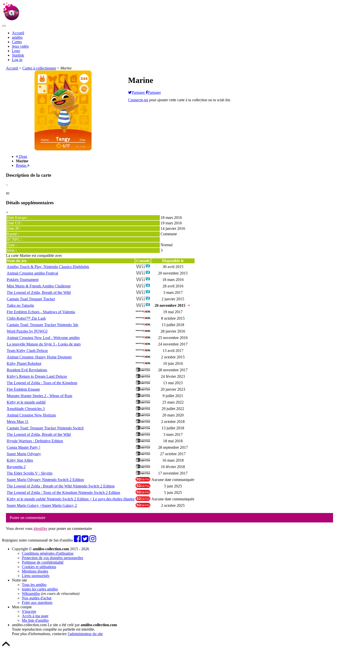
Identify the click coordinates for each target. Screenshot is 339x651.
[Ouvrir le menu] (4, 26)
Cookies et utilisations (39, 567)
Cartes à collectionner (39, 68)
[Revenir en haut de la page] (6, 647)
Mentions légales (35, 571)
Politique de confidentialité (43, 562)
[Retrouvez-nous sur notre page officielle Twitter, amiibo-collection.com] (85, 540)
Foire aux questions (37, 602)
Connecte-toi (138, 100)
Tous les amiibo (34, 584)
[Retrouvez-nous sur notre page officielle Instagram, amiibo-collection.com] (92, 540)
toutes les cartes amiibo (40, 589)
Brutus (21, 165)
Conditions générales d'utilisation (47, 553)
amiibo (17, 37)
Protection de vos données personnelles (52, 558)
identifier (40, 528)
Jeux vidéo (20, 46)
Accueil (18, 33)
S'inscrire (29, 611)
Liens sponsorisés (35, 576)
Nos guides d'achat (36, 598)
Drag (22, 156)
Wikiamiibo (31, 593)
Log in (17, 60)
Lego (16, 51)
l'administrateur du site (85, 634)
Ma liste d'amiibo (35, 620)
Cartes (17, 42)
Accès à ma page (35, 616)
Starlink (18, 55)
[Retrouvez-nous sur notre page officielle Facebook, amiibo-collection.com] (77, 540)
